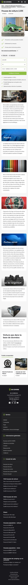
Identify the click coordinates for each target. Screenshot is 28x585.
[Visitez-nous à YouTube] (17, 403)
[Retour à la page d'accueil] (6, 2)
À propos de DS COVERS (9, 441)
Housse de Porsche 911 (8, 535)
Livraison (5, 427)
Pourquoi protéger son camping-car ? (12, 562)
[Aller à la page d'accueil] (14, 389)
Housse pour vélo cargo (9, 514)
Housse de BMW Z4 (8, 525)
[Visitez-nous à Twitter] (12, 403)
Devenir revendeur (7, 450)
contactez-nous (20, 267)
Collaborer (5, 453)
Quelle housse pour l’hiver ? (9, 491)
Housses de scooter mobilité (10, 471)
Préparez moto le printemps (10, 501)
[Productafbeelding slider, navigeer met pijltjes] (14, 26)
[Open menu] (25, 2)
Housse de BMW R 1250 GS (9, 552)
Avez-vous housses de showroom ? (11, 481)
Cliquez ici (17, 397)
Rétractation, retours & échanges (11, 429)
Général (5, 420)
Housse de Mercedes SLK (9, 532)
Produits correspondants (7, 355)
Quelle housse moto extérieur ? (10, 504)
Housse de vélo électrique (9, 517)
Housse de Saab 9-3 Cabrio (9, 542)
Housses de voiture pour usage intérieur (13, 5)
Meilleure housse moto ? (9, 499)
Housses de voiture (21, 6)
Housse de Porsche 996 (9, 537)
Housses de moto (7, 466)
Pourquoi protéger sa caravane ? (11, 564)
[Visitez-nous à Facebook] (10, 403)
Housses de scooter (8, 469)
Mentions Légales (14, 577)
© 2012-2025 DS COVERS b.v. (14, 579)
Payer (4, 424)
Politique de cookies (14, 574)
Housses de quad (7, 474)
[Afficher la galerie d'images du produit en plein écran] (24, 19)
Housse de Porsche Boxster (10, 539)
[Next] (26, 27)
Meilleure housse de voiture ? (10, 486)
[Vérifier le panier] (21, 2)
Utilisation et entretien (8, 443)
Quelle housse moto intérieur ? (10, 506)
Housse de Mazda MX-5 (9, 530)
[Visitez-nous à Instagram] (15, 403)
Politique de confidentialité (14, 575)
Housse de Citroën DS (8, 527)
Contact (5, 445)
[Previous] (3, 27)
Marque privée (6, 448)
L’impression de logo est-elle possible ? (12, 483)
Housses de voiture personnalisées (8, 6)
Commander (6, 422)
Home (2, 5)
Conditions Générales (14, 572)
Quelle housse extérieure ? (9, 488)
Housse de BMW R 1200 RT (9, 550)
